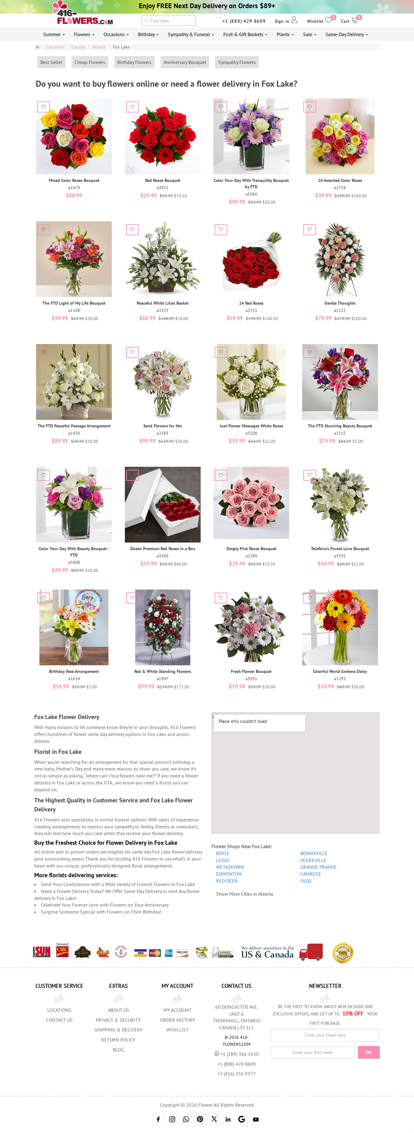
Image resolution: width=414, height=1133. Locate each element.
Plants (284, 34)
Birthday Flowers (134, 62)
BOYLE (223, 853)
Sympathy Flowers (237, 62)
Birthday (147, 34)
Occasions (115, 34)
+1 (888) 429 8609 (244, 21)
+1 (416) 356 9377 (236, 1074)
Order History (177, 1020)
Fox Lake (121, 47)
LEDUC (223, 860)
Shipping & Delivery (118, 1030)
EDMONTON (229, 874)
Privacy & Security (118, 1020)
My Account (177, 1010)
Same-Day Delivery (345, 34)
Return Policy (118, 1040)
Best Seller (51, 62)
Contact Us (59, 1020)
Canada (78, 47)
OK (369, 1052)
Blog (118, 1050)
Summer (52, 34)
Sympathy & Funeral (189, 34)
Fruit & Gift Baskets (244, 34)
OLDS (306, 881)
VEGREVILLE (313, 860)
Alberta (99, 47)
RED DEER (227, 881)
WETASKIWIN (230, 867)
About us (118, 1010)
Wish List (177, 1030)
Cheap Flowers (90, 62)
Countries (55, 47)
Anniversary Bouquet (185, 62)
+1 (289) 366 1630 (239, 1054)
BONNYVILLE (314, 853)
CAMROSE (310, 874)
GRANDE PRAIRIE (318, 867)
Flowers (83, 34)
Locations (59, 1010)
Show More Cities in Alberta (244, 894)
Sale (308, 34)
